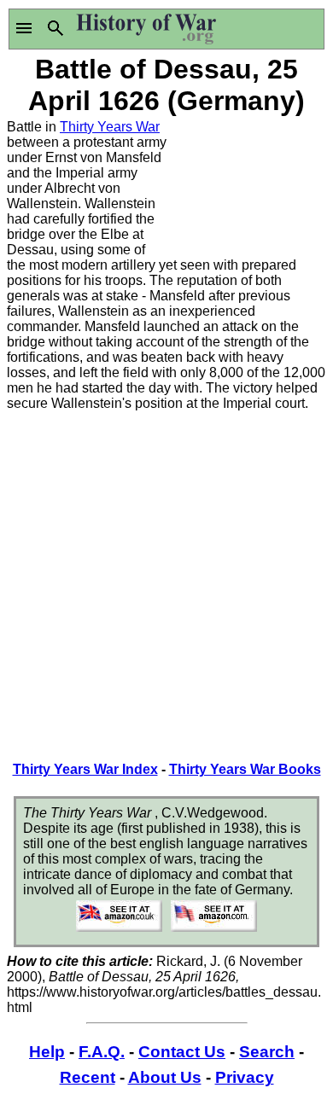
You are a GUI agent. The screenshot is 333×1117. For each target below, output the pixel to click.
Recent (87, 1077)
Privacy (244, 1077)
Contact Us (181, 1052)
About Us (165, 1077)
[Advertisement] (246, 183)
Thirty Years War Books (245, 769)
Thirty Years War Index (85, 769)
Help (47, 1052)
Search (267, 1052)
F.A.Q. (102, 1052)
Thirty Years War (110, 126)
